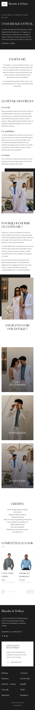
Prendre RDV (16, 662)
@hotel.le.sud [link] (19, 532)
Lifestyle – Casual (9, 684)
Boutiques (24, 695)
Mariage (5, 673)
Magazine (5, 695)
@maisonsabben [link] (19, 527)
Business (5, 678)
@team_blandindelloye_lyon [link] (20, 522)
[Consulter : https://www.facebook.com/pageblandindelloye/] (2, 636)
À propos (24, 673)
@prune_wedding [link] (22, 509)
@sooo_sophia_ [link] (24, 529)
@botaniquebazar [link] (21, 514)
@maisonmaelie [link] (19, 517)
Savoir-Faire (25, 678)
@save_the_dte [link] (20, 524)
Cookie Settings (17, 705)
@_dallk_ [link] (19, 512)
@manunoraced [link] (15, 529)
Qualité (23, 684)
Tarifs (22, 690)
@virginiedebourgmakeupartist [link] (22, 519)
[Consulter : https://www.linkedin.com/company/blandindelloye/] (6, 636)
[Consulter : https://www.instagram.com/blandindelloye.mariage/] (4, 636)
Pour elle (5, 690)
